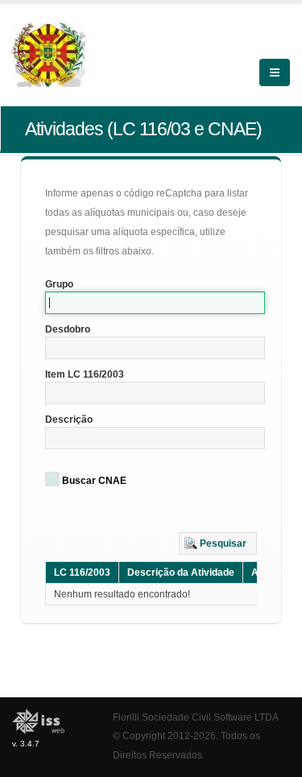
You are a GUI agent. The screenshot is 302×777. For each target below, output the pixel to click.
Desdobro (67, 329)
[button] (218, 543)
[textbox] (155, 302)
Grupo (59, 284)
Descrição (69, 419)
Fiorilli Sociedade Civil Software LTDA (196, 717)
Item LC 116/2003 (84, 374)
